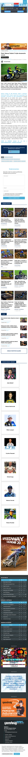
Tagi (2, 157)
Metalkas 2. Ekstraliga (19, 285)
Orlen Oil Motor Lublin (7, 161)
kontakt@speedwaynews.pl (11, 732)
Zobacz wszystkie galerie (14, 351)
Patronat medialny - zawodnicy (8, 361)
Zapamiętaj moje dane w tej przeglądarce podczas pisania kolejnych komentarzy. (13, 194)
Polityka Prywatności (9, 740)
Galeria (3, 314)
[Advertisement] (14, 29)
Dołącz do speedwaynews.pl (10, 736)
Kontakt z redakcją (8, 734)
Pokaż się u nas (8, 737)
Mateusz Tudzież (9, 157)
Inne (2, 266)
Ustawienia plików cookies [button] (7, 753)
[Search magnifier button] (12, 5)
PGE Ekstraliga (5, 57)
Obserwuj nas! (15, 151)
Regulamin (7, 739)
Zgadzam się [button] (17, 753)
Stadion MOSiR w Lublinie (19, 161)
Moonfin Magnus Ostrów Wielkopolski (11, 159)
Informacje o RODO (8, 742)
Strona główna (4, 50)
